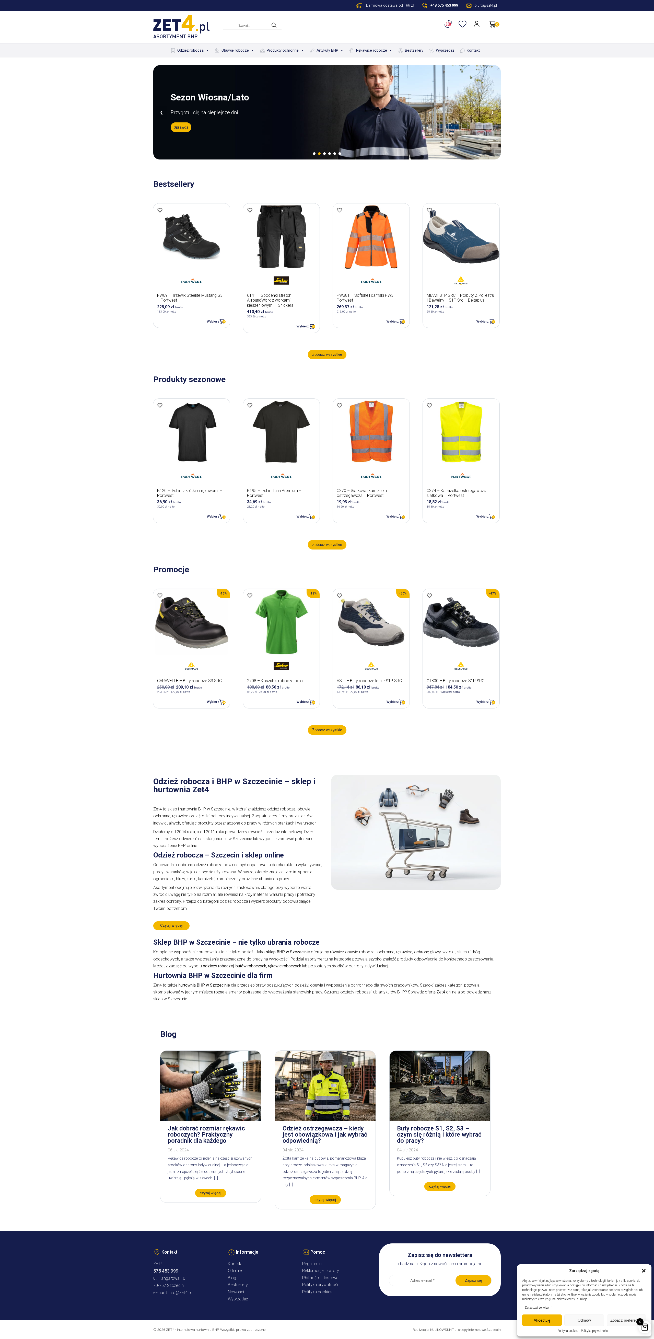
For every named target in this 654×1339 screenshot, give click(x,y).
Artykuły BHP (327, 50)
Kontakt (473, 50)
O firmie (235, 1270)
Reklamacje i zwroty (320, 1270)
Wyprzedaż (445, 50)
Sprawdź (181, 132)
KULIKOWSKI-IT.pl (443, 1329)
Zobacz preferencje (626, 1320)
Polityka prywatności (595, 1331)
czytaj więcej (210, 1193)
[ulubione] (463, 24)
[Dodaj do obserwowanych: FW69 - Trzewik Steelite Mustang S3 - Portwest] (160, 210)
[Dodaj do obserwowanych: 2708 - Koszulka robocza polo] (250, 595)
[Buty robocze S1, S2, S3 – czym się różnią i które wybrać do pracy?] (440, 1119)
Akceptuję (542, 1320)
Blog (232, 1277)
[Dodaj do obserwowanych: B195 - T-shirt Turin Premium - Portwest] (250, 405)
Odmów (584, 1320)
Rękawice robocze (371, 50)
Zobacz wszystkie (327, 354)
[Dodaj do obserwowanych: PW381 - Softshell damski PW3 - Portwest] (339, 210)
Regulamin (312, 1263)
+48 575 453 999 (444, 5)
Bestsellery (414, 50)
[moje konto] (477, 24)
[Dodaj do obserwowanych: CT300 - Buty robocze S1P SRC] (429, 595)
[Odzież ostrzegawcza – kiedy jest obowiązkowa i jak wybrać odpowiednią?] (325, 1119)
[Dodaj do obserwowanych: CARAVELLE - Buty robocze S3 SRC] (160, 595)
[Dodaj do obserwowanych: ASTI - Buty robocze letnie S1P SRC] (339, 595)
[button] (643, 1270)
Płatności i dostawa (320, 1277)
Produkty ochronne (283, 50)
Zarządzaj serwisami (538, 1307)
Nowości (236, 1291)
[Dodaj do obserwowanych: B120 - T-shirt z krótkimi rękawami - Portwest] (160, 405)
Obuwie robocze (235, 50)
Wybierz (213, 321)
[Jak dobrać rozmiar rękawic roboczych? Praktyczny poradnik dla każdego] (210, 1119)
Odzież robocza (190, 50)
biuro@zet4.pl (179, 1292)
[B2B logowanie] (449, 24)
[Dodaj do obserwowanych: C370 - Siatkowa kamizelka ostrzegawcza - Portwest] (339, 405)
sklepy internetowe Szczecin (479, 1329)
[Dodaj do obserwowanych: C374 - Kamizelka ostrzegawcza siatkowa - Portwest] (429, 405)
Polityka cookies (567, 1331)
